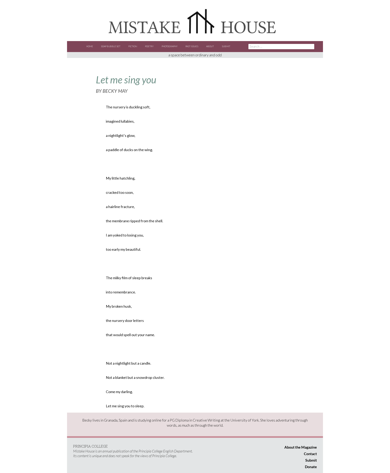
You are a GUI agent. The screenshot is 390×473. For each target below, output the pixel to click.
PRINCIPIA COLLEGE (90, 446)
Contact (310, 453)
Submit (226, 46)
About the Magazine (300, 447)
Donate (311, 466)
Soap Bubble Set (110, 46)
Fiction (132, 46)
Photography (170, 46)
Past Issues (191, 46)
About (210, 46)
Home (89, 46)
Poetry (149, 46)
